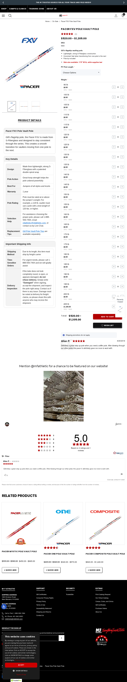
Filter (6, 456)
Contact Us (40, 615)
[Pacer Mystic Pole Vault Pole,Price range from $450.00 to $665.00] (21, 527)
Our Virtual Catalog (101, 598)
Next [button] (124, 2)
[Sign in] (116, 15)
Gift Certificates (41, 594)
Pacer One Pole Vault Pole (54, 666)
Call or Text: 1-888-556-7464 (15, 613)
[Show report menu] (122, 474)
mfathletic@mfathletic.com (34, 223)
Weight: (64, 79)
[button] (64, 396)
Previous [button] (3, 2)
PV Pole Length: (68, 67)
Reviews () (69, 34)
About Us (52, 8)
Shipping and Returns (43, 612)
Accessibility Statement (44, 608)
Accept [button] (21, 665)
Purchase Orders (101, 608)
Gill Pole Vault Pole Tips (33, 231)
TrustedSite (70, 594)
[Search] (10, 15)
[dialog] (21, 656)
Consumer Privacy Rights (44, 598)
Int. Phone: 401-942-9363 (14, 616)
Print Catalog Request (102, 594)
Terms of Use (40, 605)
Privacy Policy (41, 601)
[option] (120, 310)
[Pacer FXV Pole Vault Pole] (120, 309)
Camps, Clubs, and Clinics (104, 601)
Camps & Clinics (17, 8)
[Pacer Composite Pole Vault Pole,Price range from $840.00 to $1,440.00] (105, 527)
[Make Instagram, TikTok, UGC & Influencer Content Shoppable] (118, 424)
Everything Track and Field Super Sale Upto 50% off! (63, 2)
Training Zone (36, 8)
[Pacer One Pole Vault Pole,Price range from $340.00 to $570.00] (63, 527)
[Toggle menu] (3, 15)
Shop (4, 8)
